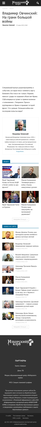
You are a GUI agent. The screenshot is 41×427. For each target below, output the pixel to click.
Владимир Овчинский (9, 25)
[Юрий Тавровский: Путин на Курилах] (11, 197)
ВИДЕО (6, 162)
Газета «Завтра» (20, 366)
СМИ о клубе (16, 418)
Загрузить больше (19, 219)
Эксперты (30, 415)
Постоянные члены (19, 415)
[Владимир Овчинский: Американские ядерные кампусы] (8, 246)
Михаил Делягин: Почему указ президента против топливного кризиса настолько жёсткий (26, 234)
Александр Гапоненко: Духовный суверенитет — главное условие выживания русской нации (26, 304)
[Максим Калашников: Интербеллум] (8, 280)
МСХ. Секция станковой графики (20, 382)
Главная (4, 8)
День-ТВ (20, 371)
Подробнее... (20, 151)
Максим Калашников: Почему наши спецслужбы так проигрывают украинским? (28, 209)
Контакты (25, 418)
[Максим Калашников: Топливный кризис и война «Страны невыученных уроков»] (30, 172)
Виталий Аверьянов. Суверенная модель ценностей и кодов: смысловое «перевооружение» (26, 257)
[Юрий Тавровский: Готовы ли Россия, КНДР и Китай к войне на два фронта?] (11, 172)
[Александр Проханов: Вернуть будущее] (8, 269)
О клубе (8, 415)
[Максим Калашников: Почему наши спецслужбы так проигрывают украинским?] (30, 197)
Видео (12, 8)
